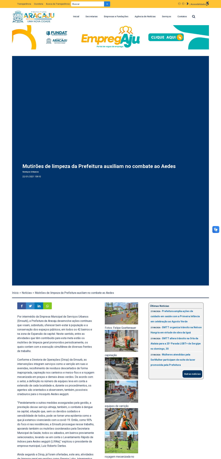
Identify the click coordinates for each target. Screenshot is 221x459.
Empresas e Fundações (116, 16)
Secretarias (91, 16)
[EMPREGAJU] (110, 38)
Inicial (76, 16)
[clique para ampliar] (121, 323)
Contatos (182, 16)
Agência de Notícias (145, 16)
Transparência (24, 4)
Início (15, 292)
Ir (107, 4)
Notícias (27, 292)
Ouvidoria (38, 4)
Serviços (166, 16)
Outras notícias (192, 374)
